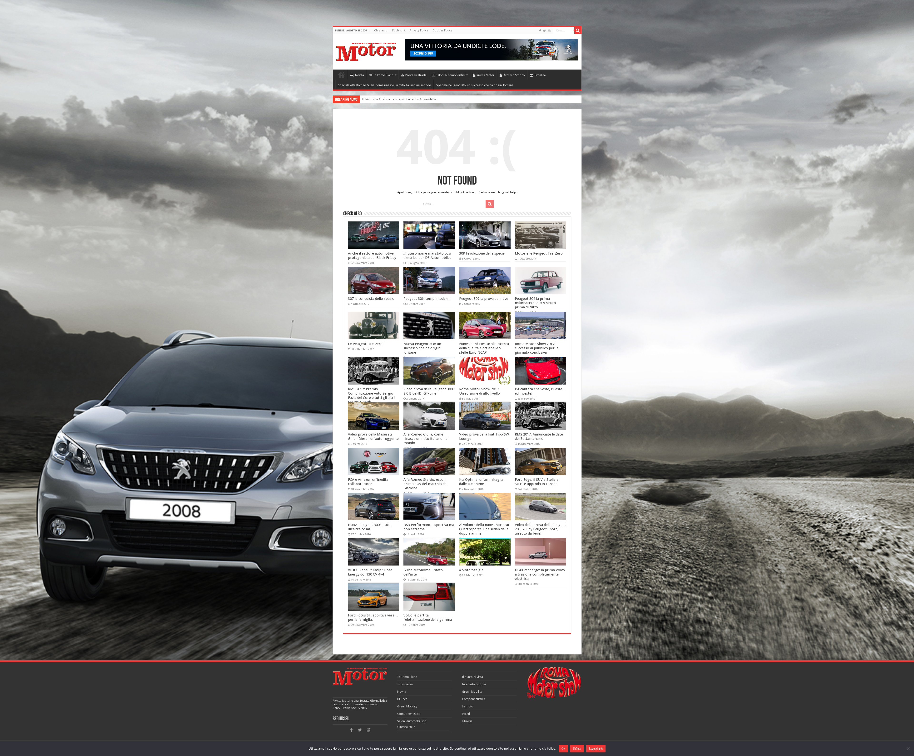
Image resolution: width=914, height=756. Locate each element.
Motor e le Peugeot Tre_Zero (380, 99)
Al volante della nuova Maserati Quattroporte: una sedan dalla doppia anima (484, 529)
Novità (359, 75)
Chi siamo (380, 30)
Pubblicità (398, 30)
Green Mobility (407, 706)
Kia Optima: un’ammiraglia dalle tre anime (481, 481)
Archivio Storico (514, 75)
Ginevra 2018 (406, 727)
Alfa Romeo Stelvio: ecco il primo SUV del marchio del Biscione (425, 483)
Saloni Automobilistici (450, 75)
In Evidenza (405, 684)
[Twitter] (544, 31)
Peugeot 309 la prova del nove (483, 298)
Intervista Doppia (474, 684)
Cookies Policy (442, 30)
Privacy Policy (419, 30)
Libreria (467, 721)
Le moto (467, 706)
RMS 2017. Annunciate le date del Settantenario (539, 436)
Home (341, 75)
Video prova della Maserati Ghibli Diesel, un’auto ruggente (373, 436)
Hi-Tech (402, 699)
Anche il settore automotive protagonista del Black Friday (372, 255)
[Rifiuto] (908, 748)
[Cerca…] (577, 30)
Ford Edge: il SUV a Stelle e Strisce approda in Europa (536, 481)
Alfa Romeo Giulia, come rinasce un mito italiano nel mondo (425, 438)
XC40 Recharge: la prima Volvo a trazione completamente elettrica (540, 574)
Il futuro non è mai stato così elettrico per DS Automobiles (427, 255)
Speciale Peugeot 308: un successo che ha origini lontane (474, 85)
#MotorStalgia (471, 570)
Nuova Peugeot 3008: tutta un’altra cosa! (370, 527)
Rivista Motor (485, 75)
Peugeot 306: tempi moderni (426, 298)
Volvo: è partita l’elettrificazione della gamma (427, 617)
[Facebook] (540, 31)
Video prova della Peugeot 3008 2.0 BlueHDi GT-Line (429, 391)
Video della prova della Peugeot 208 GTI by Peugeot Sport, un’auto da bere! (540, 529)
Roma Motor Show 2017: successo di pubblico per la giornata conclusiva (536, 348)
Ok (563, 748)
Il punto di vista (472, 677)
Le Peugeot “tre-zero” (366, 344)
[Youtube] (549, 31)
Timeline (540, 75)
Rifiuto (577, 748)
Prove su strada (416, 75)
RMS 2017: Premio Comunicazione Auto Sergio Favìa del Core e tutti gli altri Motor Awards (371, 395)
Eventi (466, 714)
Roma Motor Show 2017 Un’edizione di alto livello (479, 391)
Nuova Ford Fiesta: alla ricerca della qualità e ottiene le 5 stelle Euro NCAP (484, 348)
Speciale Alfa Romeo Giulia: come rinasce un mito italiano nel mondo (384, 85)
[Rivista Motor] (366, 51)
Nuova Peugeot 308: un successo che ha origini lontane (422, 348)
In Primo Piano (383, 75)
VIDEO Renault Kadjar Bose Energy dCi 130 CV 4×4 (370, 572)
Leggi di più (596, 748)
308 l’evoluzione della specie (482, 253)
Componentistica (408, 714)
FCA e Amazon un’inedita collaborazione (368, 481)
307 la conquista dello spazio (371, 298)
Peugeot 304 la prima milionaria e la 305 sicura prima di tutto (535, 302)
